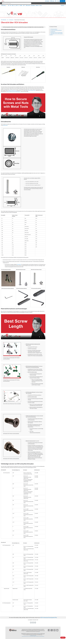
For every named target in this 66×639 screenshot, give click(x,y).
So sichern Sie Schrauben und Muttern (56, 30)
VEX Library (3, 5)
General (37, 5)
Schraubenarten (53, 31)
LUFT (24, 5)
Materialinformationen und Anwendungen (56, 32)
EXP (17, 5)
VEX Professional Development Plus (48, 617)
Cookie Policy (31, 636)
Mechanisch (11, 19)
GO (10, 5)
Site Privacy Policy (24, 636)
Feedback (63, 637)
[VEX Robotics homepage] (3, 1)
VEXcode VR (28, 5)
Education (33, 5)
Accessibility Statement (41, 636)
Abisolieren (19, 264)
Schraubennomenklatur (54, 29)
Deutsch (62, 5)
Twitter (33, 623)
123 (8, 5)
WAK (21, 5)
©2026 (39, 633)
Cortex (40, 5)
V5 (18, 5)
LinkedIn (35, 623)
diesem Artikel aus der (12, 90)
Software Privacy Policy (36, 636)
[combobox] (16, 3)
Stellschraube (5, 125)
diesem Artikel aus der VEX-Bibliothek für (13, 91)
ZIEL (13, 5)
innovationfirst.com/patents (33, 635)
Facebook (31, 623)
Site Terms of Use (28, 636)
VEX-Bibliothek (3, 19)
